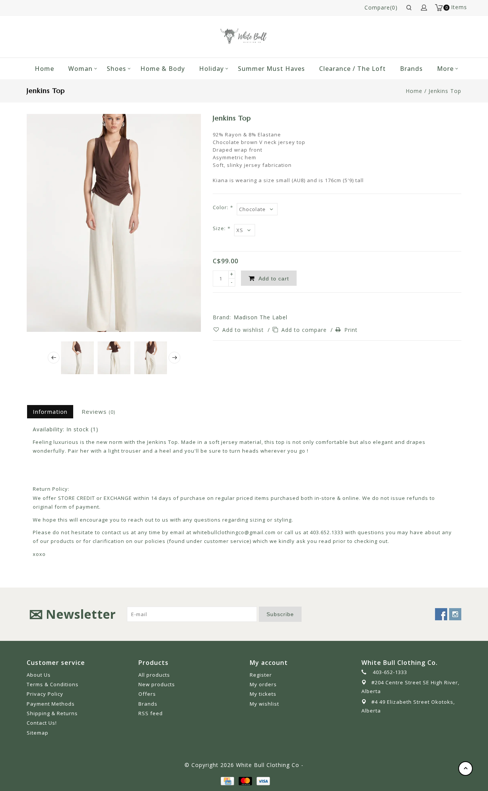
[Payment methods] (227, 780)
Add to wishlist (244, 329)
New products (156, 684)
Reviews (98, 411)
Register (261, 674)
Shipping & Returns (52, 713)
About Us (39, 674)
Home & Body (162, 68)
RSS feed (150, 713)
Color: (223, 207)
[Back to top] (465, 768)
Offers (147, 693)
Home (44, 68)
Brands (411, 68)
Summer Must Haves (271, 68)
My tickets (263, 693)
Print (351, 329)
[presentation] (53, 357)
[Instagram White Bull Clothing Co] (455, 614)
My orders (263, 684)
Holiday (211, 68)
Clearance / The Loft (352, 68)
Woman (80, 68)
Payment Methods (51, 703)
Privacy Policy (45, 693)
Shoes (116, 68)
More (445, 68)
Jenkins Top (445, 90)
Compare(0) (381, 7)
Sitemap (37, 732)
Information (50, 411)
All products (154, 674)
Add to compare (305, 329)
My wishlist (264, 703)
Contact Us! (42, 722)
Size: (221, 228)
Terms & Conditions (53, 684)
